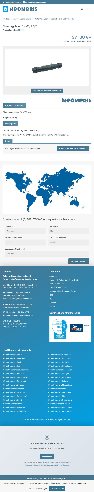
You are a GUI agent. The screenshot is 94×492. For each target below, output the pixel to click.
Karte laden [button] (47, 457)
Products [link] (6, 19)
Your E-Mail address (57, 238)
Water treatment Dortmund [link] (14, 385)
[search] (81, 7)
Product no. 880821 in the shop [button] (47, 91)
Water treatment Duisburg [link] (14, 392)
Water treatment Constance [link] (59, 377)
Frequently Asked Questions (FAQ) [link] (64, 280)
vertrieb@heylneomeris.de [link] (20, 299)
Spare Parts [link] (56, 19)
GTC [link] (51, 295)
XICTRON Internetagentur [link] (55, 478)
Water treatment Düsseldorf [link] (15, 396)
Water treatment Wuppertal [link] (59, 411)
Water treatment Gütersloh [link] (59, 355)
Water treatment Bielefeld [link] (14, 358)
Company (9, 226)
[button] (89, 10)
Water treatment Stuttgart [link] (59, 404)
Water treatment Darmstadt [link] (14, 381)
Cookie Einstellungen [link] (38, 488)
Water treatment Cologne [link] (58, 373)
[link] (47, 149)
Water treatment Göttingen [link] (14, 411)
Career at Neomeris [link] (57, 287)
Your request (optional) (15, 249)
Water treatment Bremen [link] (13, 373)
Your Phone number (13, 238)
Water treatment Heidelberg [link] (60, 366)
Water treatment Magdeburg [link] (60, 385)
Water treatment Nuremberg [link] (60, 400)
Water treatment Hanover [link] (58, 362)
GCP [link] (51, 299)
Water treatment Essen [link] (12, 404)
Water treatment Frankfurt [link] (14, 408)
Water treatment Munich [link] (58, 396)
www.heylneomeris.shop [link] (18, 307)
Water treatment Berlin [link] (12, 355)
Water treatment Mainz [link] (57, 389)
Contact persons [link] (56, 284)
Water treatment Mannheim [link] (59, 392)
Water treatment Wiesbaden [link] (60, 408)
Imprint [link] (52, 306)
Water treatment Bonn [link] (12, 366)
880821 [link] (21, 30)
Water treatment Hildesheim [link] (60, 370)
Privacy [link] (52, 303)
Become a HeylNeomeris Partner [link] (63, 291)
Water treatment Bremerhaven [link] (16, 377)
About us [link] (53, 276)
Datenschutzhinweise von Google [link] (56, 465)
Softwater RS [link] (68, 19)
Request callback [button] (78, 261)
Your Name (53, 226)
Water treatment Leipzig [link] (58, 381)
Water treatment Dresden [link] (13, 389)
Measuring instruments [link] (22, 19)
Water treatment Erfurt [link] (12, 400)
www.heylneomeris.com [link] (21, 304)
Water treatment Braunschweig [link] (16, 370)
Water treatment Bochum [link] (13, 362)
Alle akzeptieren (57, 488)
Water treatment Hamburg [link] (59, 358)
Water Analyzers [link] (42, 19)
